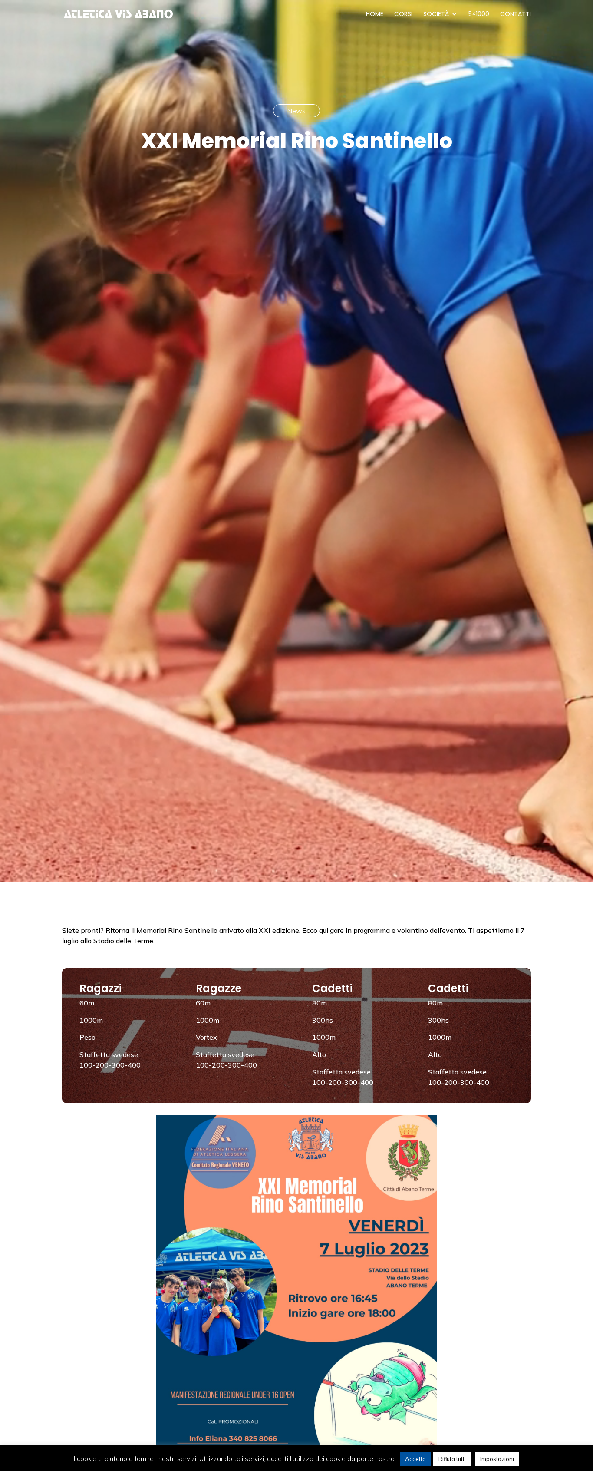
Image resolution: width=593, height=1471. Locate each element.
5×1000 (478, 14)
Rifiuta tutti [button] (452, 1458)
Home (374, 14)
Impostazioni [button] (497, 1458)
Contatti (515, 14)
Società (436, 14)
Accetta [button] (415, 1458)
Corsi (403, 14)
